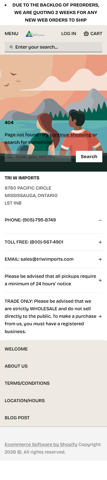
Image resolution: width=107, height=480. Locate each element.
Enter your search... (36, 47)
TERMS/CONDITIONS (27, 383)
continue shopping (70, 135)
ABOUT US (16, 366)
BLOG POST (17, 418)
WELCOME (16, 349)
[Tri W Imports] (35, 33)
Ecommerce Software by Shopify (41, 444)
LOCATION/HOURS (25, 400)
